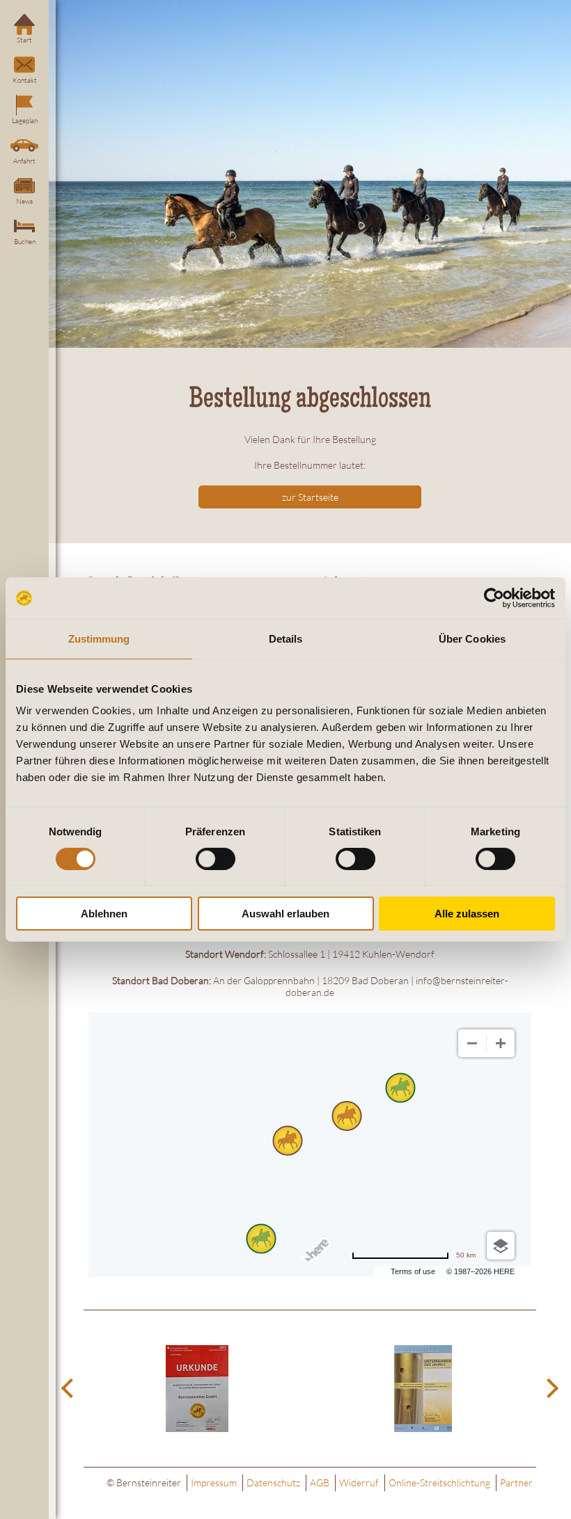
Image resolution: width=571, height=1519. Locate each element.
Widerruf (359, 1482)
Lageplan (25, 120)
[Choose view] (501, 1246)
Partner (516, 1482)
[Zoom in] (501, 1043)
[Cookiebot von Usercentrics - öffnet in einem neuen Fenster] (494, 598)
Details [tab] (286, 639)
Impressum (214, 1482)
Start (24, 40)
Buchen (25, 241)
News (24, 201)
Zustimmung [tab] (99, 639)
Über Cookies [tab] (472, 639)
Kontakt (25, 80)
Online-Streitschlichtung (439, 1482)
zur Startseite (310, 497)
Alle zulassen (467, 913)
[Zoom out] (472, 1043)
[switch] (215, 859)
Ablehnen (104, 913)
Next (550, 1388)
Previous (69, 1388)
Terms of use (413, 1271)
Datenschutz (273, 1482)
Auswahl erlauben (285, 913)
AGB (319, 1482)
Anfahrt (24, 161)
